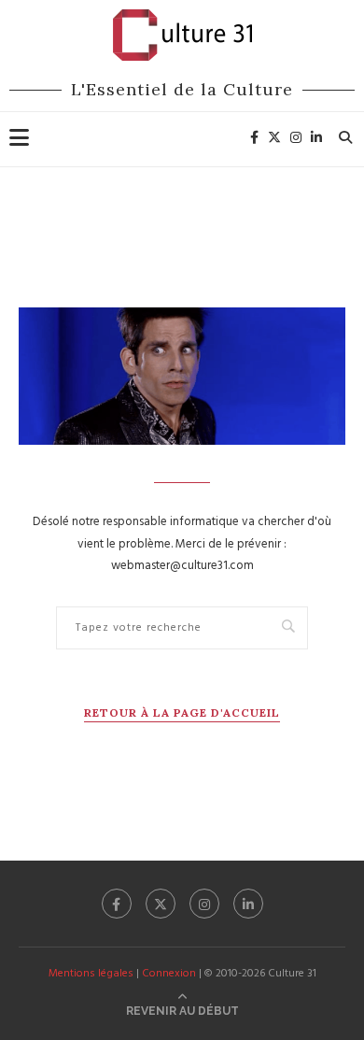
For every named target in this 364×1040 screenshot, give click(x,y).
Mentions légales (91, 973)
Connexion (169, 973)
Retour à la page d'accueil (182, 712)
